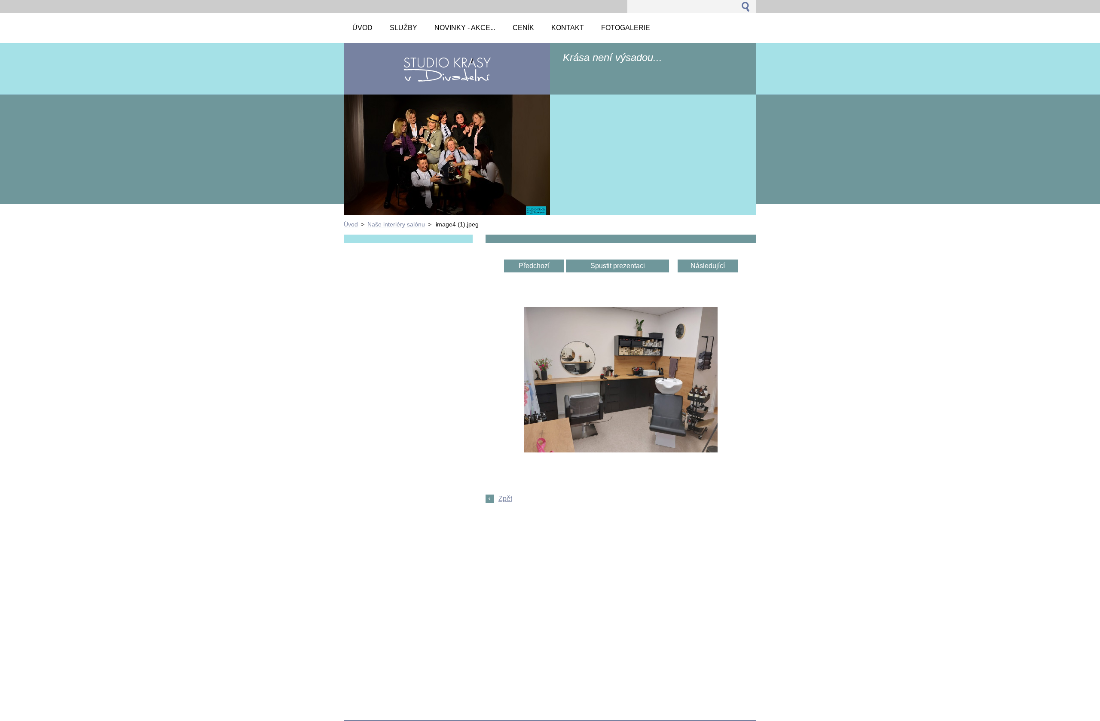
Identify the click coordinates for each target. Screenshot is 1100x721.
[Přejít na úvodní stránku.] (447, 78)
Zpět (505, 498)
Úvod (351, 224)
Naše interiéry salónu (396, 224)
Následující (708, 265)
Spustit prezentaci (617, 265)
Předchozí (534, 265)
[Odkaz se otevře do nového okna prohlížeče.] (621, 450)
